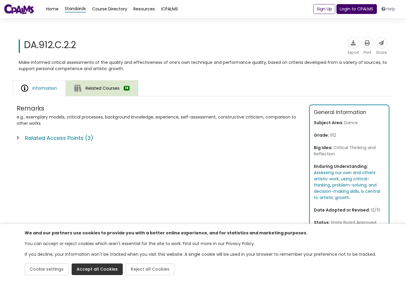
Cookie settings (47, 269)
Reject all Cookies (150, 269)
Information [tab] (44, 88)
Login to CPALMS (356, 9)
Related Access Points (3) (59, 138)
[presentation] (102, 88)
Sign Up (324, 9)
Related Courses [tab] (107, 88)
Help (390, 9)
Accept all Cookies (97, 269)
